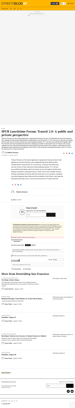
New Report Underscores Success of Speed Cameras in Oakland (23, 336)
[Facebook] (68, 391)
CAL (11, 8)
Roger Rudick (8, 304)
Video (16, 278)
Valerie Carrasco (12, 152)
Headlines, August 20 (8, 355)
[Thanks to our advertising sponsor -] (37, 69)
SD (21, 8)
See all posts (5, 372)
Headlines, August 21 (8, 317)
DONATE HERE (4, 8)
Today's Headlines (5, 315)
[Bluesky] (72, 391)
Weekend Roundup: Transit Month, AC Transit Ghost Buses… (22, 299)
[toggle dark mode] (63, 3)
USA (15, 8)
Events (3, 128)
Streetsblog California (8, 278)
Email (28, 214)
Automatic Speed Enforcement (8, 334)
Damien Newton (9, 289)
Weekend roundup (5, 296)
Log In (53, 3)
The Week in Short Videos (10, 280)
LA (18, 8)
